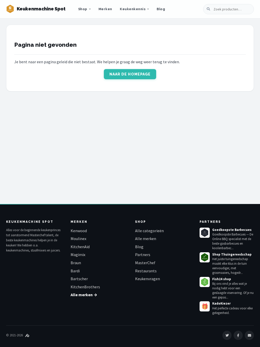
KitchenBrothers (85, 286)
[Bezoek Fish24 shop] (205, 282)
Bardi (75, 270)
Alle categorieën (149, 230)
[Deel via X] (227, 335)
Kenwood (79, 230)
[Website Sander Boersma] (27, 335)
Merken (105, 9)
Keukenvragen (147, 278)
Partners (142, 254)
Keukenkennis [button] (132, 9)
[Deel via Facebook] (238, 335)
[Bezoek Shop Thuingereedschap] (205, 257)
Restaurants (146, 270)
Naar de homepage (130, 74)
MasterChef (145, 262)
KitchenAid (80, 246)
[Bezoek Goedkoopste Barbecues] (205, 233)
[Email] (249, 335)
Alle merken (145, 238)
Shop (82, 9)
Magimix (78, 254)
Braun (76, 262)
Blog (161, 9)
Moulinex (78, 238)
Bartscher (79, 278)
